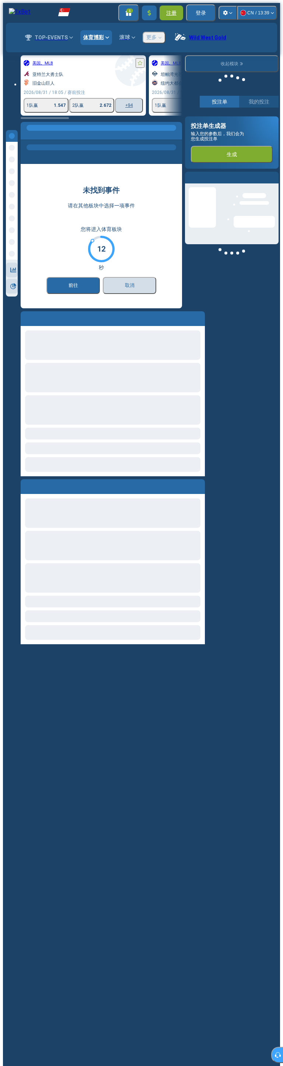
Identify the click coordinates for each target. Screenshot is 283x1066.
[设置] (228, 13)
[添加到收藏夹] (140, 63)
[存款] (149, 13)
